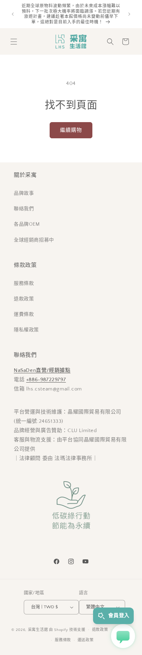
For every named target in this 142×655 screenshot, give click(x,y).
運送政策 (86, 640)
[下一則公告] (129, 14)
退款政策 (24, 299)
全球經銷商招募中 (34, 240)
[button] (13, 41)
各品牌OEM (27, 224)
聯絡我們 (24, 209)
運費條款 (24, 314)
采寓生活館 (38, 629)
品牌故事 (24, 193)
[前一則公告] (12, 14)
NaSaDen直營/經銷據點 (42, 370)
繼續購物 (71, 130)
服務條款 (24, 283)
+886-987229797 (46, 380)
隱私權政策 (26, 330)
